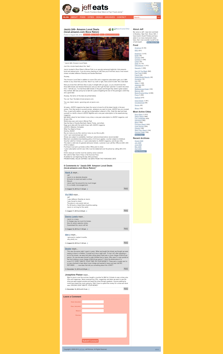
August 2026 (139, 141)
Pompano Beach (140, 124)
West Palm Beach (141, 130)
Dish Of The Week (141, 71)
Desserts (138, 68)
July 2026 (138, 143)
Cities (91, 17)
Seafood (137, 97)
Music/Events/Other (112, 35)
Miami (137, 122)
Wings (137, 108)
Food (82, 17)
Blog (66, 17)
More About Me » (153, 42)
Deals (99, 17)
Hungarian (138, 79)
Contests (138, 59)
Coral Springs (139, 126)
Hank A (68, 172)
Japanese (138, 85)
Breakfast (138, 53)
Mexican (137, 91)
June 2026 (138, 145)
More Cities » (139, 135)
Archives (110, 17)
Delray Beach (139, 116)
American (87, 35)
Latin (136, 87)
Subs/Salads (139, 101)
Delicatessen (139, 65)
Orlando (137, 128)
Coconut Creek (140, 132)
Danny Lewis (71, 216)
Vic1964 (69, 194)
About (74, 17)
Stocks (137, 105)
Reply (126, 188)
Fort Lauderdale (140, 118)
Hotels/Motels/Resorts (142, 77)
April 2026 (138, 149)
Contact (121, 17)
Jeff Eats (81, 349)
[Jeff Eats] (111, 7)
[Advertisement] (98, 22)
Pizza (137, 95)
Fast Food (138, 73)
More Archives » (140, 151)
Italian (137, 83)
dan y (68, 234)
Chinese (137, 57)
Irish (136, 81)
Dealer (68, 248)
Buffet (137, 55)
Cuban (137, 61)
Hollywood (138, 120)
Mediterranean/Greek (142, 89)
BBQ (136, 50)
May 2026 (138, 147)
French (137, 75)
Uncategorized (139, 102)
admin (157, 349)
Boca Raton (95, 35)
